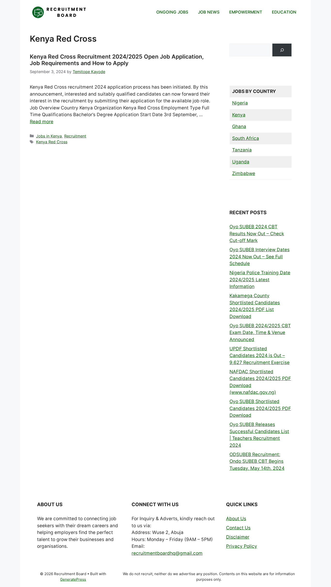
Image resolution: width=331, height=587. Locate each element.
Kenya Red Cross (51, 141)
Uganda (240, 162)
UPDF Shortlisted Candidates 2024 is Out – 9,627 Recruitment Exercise (259, 355)
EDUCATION (284, 12)
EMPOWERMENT (245, 12)
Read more (41, 121)
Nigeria (240, 103)
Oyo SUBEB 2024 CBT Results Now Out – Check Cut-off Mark (256, 233)
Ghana (239, 126)
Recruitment (75, 136)
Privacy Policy (241, 546)
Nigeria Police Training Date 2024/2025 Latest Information (259, 279)
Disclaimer (237, 537)
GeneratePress (73, 579)
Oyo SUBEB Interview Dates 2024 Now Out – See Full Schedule (259, 256)
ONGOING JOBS (172, 12)
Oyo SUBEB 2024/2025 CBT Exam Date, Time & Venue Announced (260, 332)
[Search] (282, 50)
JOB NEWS (209, 12)
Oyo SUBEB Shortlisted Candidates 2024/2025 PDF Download (260, 408)
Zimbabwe (243, 173)
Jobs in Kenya (49, 136)
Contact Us (238, 528)
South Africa (245, 138)
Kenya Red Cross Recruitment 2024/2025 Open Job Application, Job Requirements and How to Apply (117, 60)
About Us (236, 518)
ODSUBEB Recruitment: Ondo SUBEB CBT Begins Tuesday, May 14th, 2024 (256, 461)
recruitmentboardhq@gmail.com (167, 553)
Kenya (238, 115)
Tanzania (242, 150)
